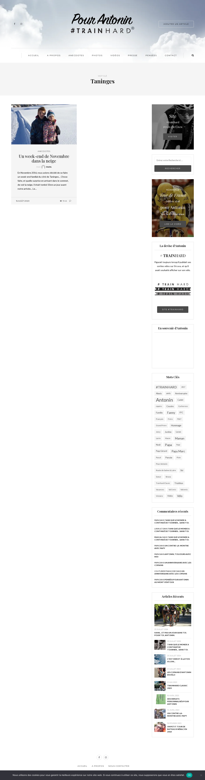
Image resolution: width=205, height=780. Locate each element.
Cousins (170, 406)
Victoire (159, 496)
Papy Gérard (161, 451)
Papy (178, 445)
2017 (183, 387)
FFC (181, 412)
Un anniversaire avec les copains (170, 572)
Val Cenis (172, 489)
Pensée (168, 457)
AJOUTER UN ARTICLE (176, 24)
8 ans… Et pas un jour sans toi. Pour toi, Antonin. (170, 633)
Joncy (158, 432)
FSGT (179, 419)
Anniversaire (181, 393)
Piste (179, 457)
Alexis (159, 393)
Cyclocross (183, 406)
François (159, 419)
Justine (168, 432)
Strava (168, 477)
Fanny (171, 412)
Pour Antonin (161, 464)
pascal (158, 537)
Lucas (178, 432)
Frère (170, 419)
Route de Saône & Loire (166, 470)
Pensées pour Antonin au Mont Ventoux (171, 580)
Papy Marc (178, 451)
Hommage (176, 425)
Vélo (179, 496)
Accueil (33, 55)
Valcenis (184, 489)
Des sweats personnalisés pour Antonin (178, 701)
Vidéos (115, 55)
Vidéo (170, 496)
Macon (167, 438)
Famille (159, 412)
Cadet (180, 400)
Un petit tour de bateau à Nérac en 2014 (177, 729)
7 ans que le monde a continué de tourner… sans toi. (171, 521)
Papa (49, 167)
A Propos (54, 55)
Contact (171, 55)
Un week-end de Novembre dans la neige (44, 158)
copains (159, 406)
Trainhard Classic (163, 483)
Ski (181, 470)
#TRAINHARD (166, 387)
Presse (133, 55)
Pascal (158, 457)
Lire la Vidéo (172, 224)
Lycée (158, 438)
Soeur (158, 477)
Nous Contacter (118, 766)
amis (168, 393)
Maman (179, 438)
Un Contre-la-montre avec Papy (177, 714)
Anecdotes (76, 55)
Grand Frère (161, 425)
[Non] (201, 775)
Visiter (172, 136)
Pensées (151, 55)
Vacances (160, 489)
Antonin (164, 399)
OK (189, 775)
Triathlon (178, 483)
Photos (97, 55)
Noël (158, 444)
